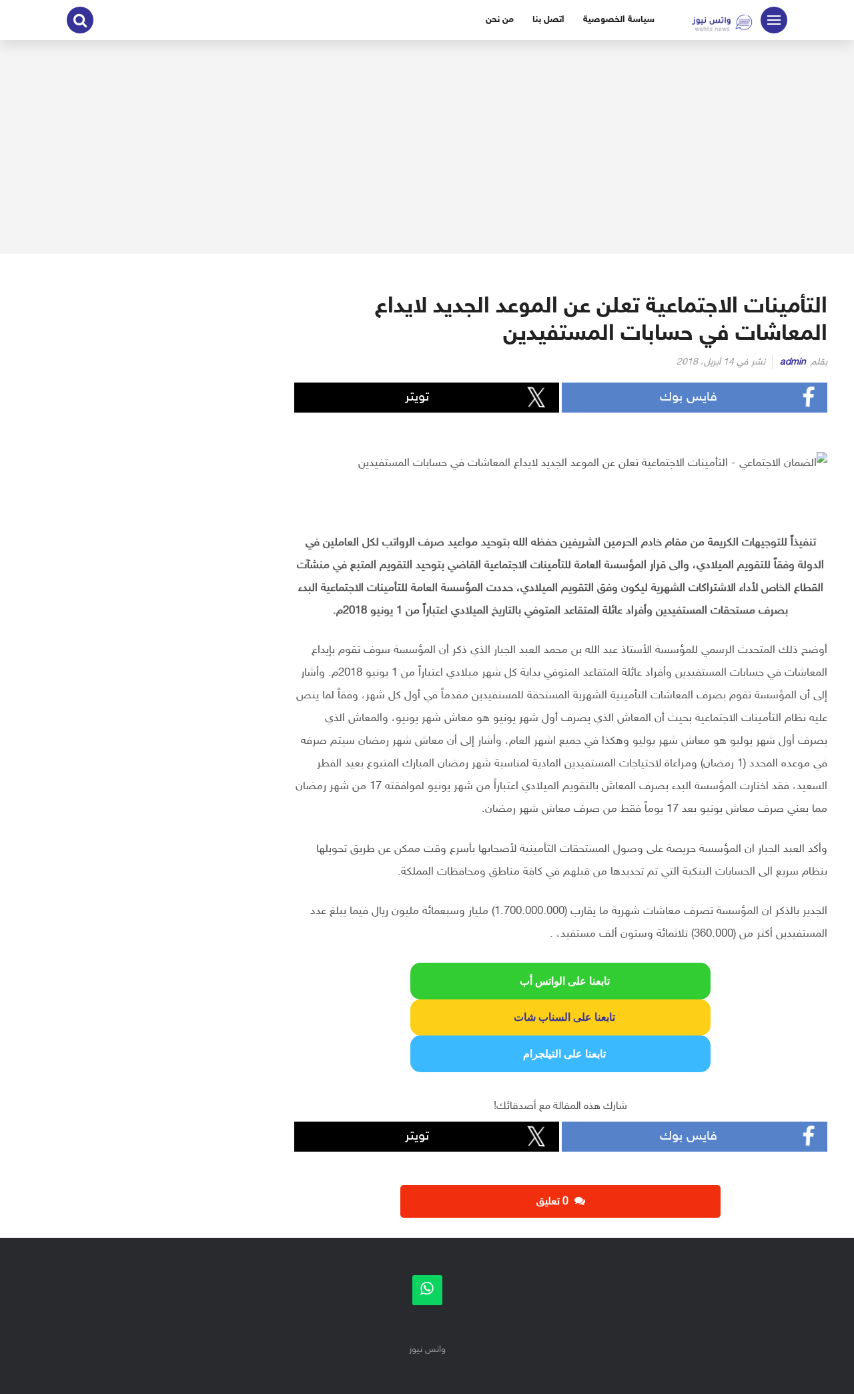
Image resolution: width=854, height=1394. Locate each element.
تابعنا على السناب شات (560, 1017)
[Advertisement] (427, 146)
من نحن (500, 19)
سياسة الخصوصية (619, 19)
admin (793, 362)
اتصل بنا (548, 19)
